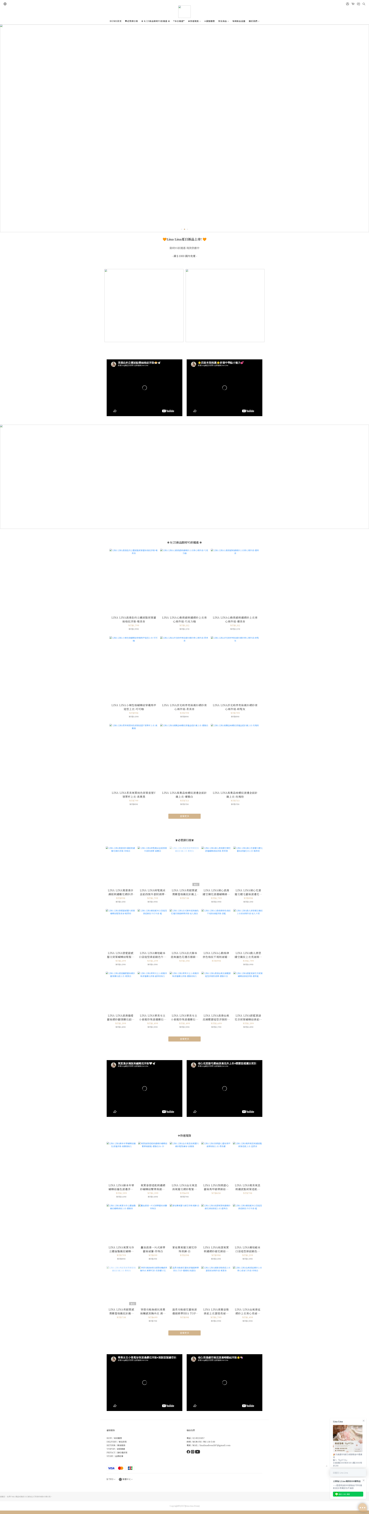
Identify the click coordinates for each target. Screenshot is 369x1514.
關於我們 (253, 21)
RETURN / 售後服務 (116, 1445)
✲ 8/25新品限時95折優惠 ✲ (155, 21)
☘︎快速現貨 (193, 21)
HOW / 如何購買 (114, 1438)
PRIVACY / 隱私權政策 (117, 1452)
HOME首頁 (116, 21)
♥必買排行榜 (131, 21)
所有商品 (222, 21)
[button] (144, 387)
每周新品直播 (238, 21)
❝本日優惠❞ (179, 21)
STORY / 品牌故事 (115, 1456)
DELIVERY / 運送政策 (117, 1441)
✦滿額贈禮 (209, 21)
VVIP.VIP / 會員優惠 (116, 1448)
